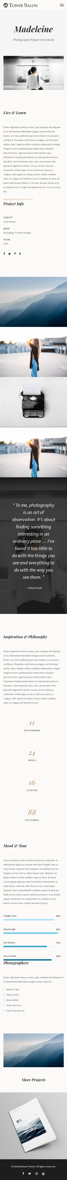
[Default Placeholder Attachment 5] (33, 352)
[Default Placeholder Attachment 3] (33, 402)
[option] (33, 73)
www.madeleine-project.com (18, 199)
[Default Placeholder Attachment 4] (33, 302)
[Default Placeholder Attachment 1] (33, 73)
